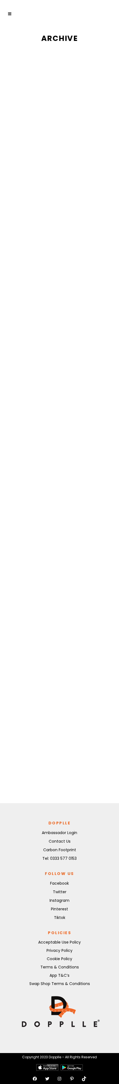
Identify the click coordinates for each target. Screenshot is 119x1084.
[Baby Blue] (59, 422)
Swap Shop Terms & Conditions (59, 983)
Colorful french (58, 726)
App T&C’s (59, 975)
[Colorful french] (59, 713)
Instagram (59, 900)
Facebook (59, 883)
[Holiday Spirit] (59, 90)
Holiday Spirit (53, 141)
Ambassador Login (59, 832)
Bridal (36, 309)
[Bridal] (59, 259)
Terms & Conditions (59, 967)
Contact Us (60, 841)
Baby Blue (43, 468)
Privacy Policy (59, 950)
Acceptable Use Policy (59, 942)
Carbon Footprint (59, 850)
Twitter (59, 892)
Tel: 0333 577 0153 (59, 858)
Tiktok (59, 917)
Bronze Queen (51, 632)
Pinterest (59, 909)
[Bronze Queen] (59, 584)
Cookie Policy (59, 959)
